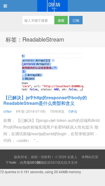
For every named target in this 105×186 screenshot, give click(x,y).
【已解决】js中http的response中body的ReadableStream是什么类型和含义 (45, 100)
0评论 (73, 111)
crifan (7, 111)
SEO (53, 162)
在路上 (52, 6)
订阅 (76, 20)
